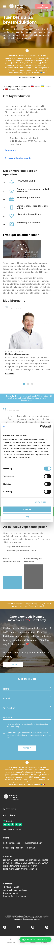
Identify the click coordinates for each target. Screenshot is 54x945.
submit (27, 748)
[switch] (47, 476)
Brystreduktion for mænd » (18, 158)
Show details (40, 502)
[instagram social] (32, 927)
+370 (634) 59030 (11, 887)
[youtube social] (18, 927)
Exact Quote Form (33, 843)
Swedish (47, 87)
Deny (27, 517)
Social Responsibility (13, 848)
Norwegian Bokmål (15, 89)
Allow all (27, 509)
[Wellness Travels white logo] (17, 6)
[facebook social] (4, 927)
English (37, 87)
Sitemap (31, 848)
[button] (24, 384)
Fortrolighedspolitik (12, 843)
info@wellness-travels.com (15, 890)
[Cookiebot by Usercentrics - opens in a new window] (40, 426)
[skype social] (46, 927)
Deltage (13, 664)
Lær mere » (10, 150)
